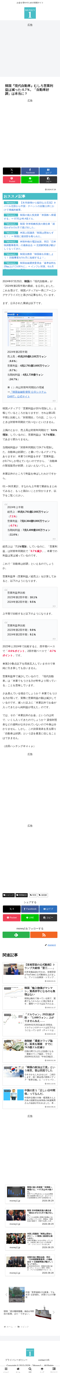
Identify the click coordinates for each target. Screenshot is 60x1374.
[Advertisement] (30, 49)
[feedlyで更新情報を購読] (16, 935)
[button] (48, 179)
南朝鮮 (44, 895)
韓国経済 (23, 895)
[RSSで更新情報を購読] (43, 935)
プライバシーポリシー (16, 1360)
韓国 (34, 895)
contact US (43, 1360)
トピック (10, 895)
